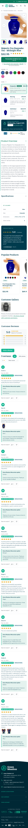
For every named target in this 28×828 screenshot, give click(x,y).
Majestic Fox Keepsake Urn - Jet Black (23, 72)
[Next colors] (17, 277)
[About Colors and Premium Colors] (7, 69)
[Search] (16, 5)
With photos (22, 356)
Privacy (3, 820)
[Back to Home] (2, 10)
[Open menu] (2, 5)
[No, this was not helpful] (16, 398)
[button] (6, 278)
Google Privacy (17, 822)
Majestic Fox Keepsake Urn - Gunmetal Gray (6, 72)
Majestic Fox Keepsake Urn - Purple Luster (10, 72)
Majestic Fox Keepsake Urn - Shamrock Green (14, 72)
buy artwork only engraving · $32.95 (13, 64)
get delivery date (18, 125)
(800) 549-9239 (8, 780)
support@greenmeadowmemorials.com (14, 787)
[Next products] (25, 276)
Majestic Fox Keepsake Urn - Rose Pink (2, 76)
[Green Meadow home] (9, 5)
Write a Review (7, 350)
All (14, 356)
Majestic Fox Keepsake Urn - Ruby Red (19, 72)
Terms (6, 820)
